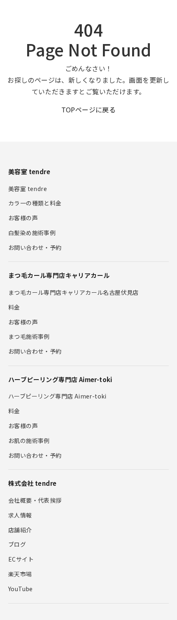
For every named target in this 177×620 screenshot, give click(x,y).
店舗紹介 (20, 530)
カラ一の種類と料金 (35, 203)
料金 (14, 307)
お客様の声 (23, 218)
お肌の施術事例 (29, 440)
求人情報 (20, 515)
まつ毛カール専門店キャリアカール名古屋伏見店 (73, 292)
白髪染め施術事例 (32, 232)
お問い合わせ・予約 (35, 247)
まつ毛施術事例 (29, 336)
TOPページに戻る (88, 109)
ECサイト (21, 559)
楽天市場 (20, 574)
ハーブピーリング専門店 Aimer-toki (57, 396)
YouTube (20, 589)
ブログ (17, 544)
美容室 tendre (27, 188)
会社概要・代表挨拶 (35, 500)
